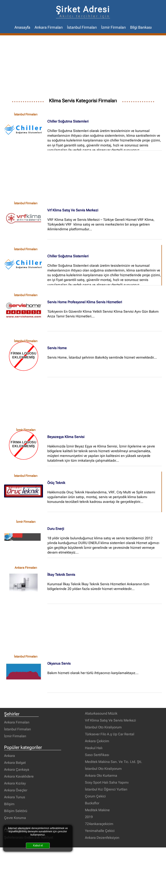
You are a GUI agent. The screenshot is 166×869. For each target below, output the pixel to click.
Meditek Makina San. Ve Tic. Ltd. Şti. (113, 762)
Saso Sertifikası (97, 755)
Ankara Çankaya (16, 769)
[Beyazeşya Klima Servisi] (25, 445)
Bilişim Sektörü (15, 811)
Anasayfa (22, 27)
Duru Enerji (55, 529)
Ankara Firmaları (49, 27)
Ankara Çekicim (97, 741)
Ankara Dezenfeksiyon (102, 838)
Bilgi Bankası (141, 27)
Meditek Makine (97, 810)
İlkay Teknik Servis (61, 575)
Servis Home (57, 348)
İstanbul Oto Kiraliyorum (103, 727)
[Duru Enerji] (25, 537)
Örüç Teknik (56, 483)
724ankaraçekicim (99, 824)
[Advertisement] (83, 68)
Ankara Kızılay (15, 783)
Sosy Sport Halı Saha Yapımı (107, 782)
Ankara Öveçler (15, 790)
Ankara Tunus (14, 797)
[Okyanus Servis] (25, 671)
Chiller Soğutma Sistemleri (68, 121)
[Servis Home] (25, 356)
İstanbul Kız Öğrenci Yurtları (106, 789)
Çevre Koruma (15, 818)
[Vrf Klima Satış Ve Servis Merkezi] (25, 218)
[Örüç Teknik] (25, 491)
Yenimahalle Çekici (100, 831)
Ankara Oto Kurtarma (101, 775)
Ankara (9, 756)
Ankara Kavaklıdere (19, 776)
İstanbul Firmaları (82, 27)
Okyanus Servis (59, 663)
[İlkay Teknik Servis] (25, 582)
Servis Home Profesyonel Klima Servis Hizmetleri (84, 302)
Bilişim (9, 804)
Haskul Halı (93, 748)
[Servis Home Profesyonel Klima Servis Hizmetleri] (25, 310)
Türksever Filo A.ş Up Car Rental (109, 734)
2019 (89, 817)
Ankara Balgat (15, 763)
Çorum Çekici (95, 796)
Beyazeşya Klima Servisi (66, 437)
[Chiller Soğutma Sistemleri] (25, 129)
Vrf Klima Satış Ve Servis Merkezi (72, 210)
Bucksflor (92, 803)
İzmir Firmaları (113, 27)
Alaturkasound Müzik (101, 713)
